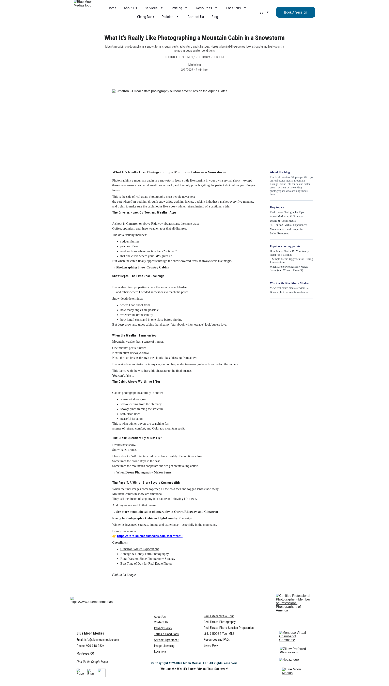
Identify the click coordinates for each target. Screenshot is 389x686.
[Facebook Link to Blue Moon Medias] (80, 672)
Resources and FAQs (217, 639)
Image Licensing (164, 646)
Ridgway (190, 511)
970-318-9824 (95, 646)
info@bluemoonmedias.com (101, 640)
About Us (130, 8)
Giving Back (145, 17)
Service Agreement (166, 640)
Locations (233, 8)
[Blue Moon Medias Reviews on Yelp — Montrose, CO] (292, 671)
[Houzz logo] (290, 662)
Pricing (177, 8)
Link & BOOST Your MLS (219, 634)
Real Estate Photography (220, 622)
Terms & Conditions (166, 634)
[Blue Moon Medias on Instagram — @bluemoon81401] (91, 672)
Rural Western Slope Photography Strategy (147, 558)
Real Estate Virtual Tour (219, 616)
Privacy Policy (163, 628)
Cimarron (211, 511)
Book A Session (295, 12)
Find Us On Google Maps (92, 662)
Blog (215, 17)
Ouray (178, 511)
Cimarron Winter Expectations (139, 549)
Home (112, 8)
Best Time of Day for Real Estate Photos (146, 563)
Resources (204, 8)
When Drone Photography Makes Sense (143, 472)
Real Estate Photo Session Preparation (229, 628)
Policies (167, 17)
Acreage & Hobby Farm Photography (144, 554)
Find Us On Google (124, 575)
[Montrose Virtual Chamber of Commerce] (293, 636)
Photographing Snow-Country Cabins (142, 267)
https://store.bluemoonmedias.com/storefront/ (150, 536)
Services (151, 8)
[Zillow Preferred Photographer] (294, 650)
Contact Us (196, 17)
